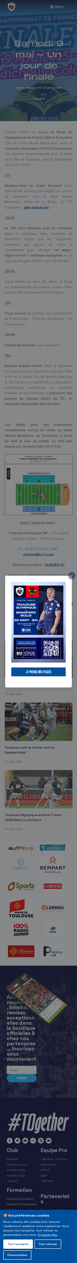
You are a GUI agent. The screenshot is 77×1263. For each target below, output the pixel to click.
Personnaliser (17, 1255)
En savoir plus (47, 1235)
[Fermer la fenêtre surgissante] (72, 575)
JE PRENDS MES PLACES (38, 672)
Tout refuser (48, 1244)
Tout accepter (18, 1244)
